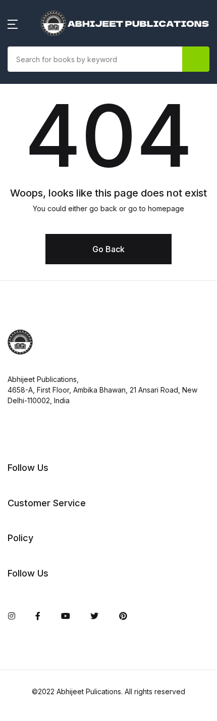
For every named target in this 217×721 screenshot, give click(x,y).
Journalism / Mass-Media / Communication (66, 300)
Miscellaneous (42, 370)
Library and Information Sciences (60, 338)
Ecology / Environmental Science (62, 120)
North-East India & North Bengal (63, 429)
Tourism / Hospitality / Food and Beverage (68, 584)
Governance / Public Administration (54, 261)
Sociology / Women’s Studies (70, 552)
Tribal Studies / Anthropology (72, 617)
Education (34, 203)
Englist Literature (47, 229)
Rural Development (52, 526)
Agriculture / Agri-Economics (71, 87)
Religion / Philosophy (55, 500)
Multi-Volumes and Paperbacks (75, 397)
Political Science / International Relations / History (74, 467)
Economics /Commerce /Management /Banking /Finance (59, 164)
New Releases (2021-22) (61, 61)
